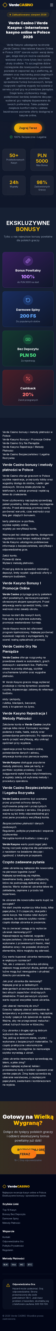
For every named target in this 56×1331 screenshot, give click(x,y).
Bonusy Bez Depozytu (14, 1214)
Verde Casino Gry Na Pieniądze (20, 443)
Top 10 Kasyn (9, 1210)
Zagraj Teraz (28, 128)
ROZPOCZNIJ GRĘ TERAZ (31, 1152)
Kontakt (6, 1237)
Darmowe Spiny (10, 1218)
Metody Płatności (11, 1223)
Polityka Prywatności (13, 1245)
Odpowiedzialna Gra (12, 1241)
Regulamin (7, 1250)
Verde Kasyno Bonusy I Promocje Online (26, 439)
